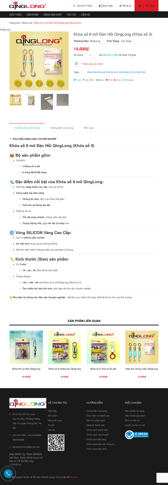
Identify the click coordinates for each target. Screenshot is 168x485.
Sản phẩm (33, 14)
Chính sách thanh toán (97, 429)
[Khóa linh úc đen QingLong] (26, 347)
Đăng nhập (107, 5)
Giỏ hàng (148, 5)
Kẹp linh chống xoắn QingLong (142, 368)
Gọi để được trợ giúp (117, 54)
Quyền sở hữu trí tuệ (135, 425)
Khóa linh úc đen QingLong (26, 368)
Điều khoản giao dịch (135, 415)
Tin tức (71, 14)
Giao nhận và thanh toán (98, 415)
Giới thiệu (15, 14)
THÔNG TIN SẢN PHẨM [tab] (27, 128)
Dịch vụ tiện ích (132, 420)
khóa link (92, 72)
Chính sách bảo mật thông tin (100, 444)
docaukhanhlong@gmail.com (26, 446)
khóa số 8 (102, 72)
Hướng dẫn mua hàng (96, 410)
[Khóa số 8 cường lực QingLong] (64, 347)
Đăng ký (127, 5)
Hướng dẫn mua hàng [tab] (61, 127)
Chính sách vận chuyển (97, 434)
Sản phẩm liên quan (84, 321)
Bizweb (74, 477)
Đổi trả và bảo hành (95, 420)
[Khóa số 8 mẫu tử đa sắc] (103, 347)
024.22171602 (84, 5)
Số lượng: (80, 54)
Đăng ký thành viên (95, 425)
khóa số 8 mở (115, 72)
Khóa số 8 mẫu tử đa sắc (103, 368)
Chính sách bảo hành (96, 448)
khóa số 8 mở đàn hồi (134, 72)
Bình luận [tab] (89, 127)
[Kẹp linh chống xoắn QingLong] (141, 347)
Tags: (76, 72)
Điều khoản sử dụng (134, 410)
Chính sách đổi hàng (96, 439)
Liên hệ (85, 14)
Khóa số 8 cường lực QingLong (65, 368)
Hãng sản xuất (52, 14)
